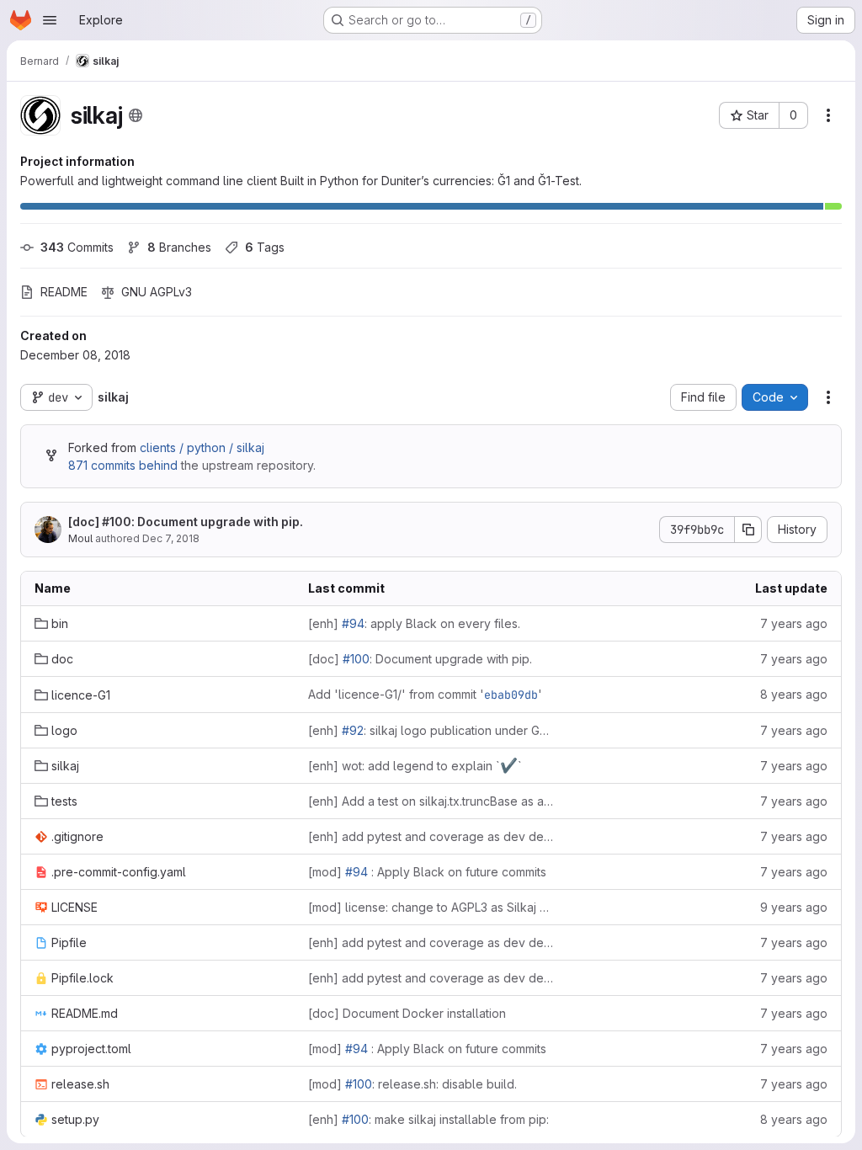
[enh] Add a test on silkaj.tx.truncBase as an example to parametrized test (431, 801)
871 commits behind (123, 465)
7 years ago (793, 623)
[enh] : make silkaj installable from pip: (428, 1119)
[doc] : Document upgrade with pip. (185, 521)
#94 (353, 623)
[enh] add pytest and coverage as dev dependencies (431, 836)
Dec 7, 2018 (171, 538)
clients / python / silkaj (202, 447)
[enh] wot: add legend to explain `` (415, 765)
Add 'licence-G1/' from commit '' (425, 694)
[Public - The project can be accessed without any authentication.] (135, 115)
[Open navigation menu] (49, 20)
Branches (179, 247)
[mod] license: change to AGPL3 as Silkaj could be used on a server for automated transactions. (431, 907)
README (64, 292)
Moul (80, 538)
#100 (116, 521)
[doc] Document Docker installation (407, 1013)
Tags (265, 247)
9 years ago (793, 907)
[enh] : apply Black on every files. (414, 623)
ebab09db (511, 694)
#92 (353, 730)
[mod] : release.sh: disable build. (412, 1084)
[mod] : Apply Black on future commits (427, 872)
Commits (77, 247)
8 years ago (793, 694)
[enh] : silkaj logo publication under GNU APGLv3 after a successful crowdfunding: (431, 730)
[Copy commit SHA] (748, 529)
